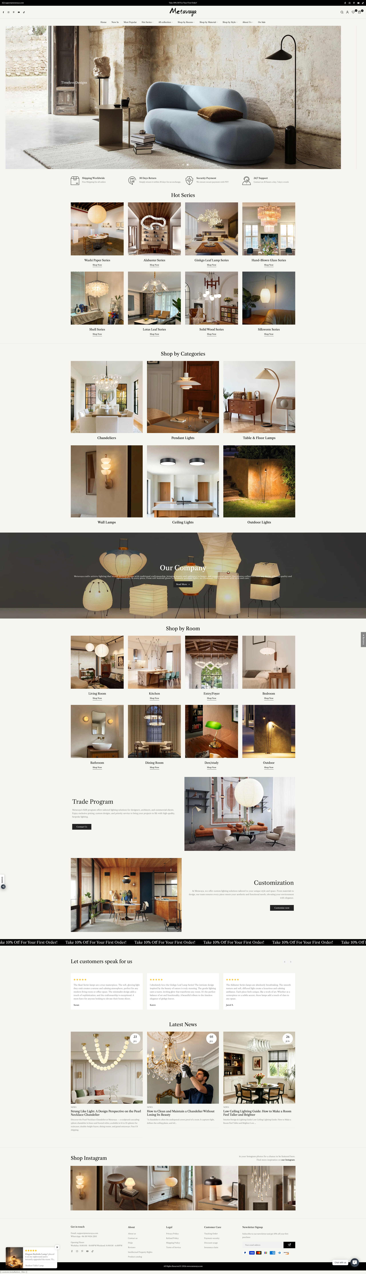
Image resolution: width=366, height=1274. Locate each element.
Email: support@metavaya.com (84, 1233)
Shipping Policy (173, 1243)
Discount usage (211, 1243)
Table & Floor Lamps (259, 438)
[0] (353, 12)
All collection (164, 22)
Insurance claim (211, 1247)
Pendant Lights (182, 438)
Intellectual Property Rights (140, 1252)
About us (132, 1234)
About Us (246, 22)
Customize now (282, 908)
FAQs (130, 1243)
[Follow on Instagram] (349, 2)
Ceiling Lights (183, 522)
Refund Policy (172, 1238)
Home (104, 22)
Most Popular (130, 22)
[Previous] (284, 961)
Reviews (131, 1247)
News (73, 1107)
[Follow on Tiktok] (363, 2)
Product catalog (135, 1257)
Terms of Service (173, 1247)
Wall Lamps (107, 522)
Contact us (133, 1238)
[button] (57, 1247)
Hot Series (147, 22)
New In (115, 22)
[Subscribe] (289, 1245)
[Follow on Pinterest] (354, 2)
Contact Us (81, 827)
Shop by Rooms (185, 22)
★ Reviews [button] (363, 639)
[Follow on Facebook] (345, 2)
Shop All (223, 107)
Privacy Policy (172, 1234)
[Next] (290, 961)
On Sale (261, 22)
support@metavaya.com (14, 3)
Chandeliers (106, 438)
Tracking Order (211, 1234)
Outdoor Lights (259, 522)
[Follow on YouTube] (358, 2)
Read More (181, 584)
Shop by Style (229, 22)
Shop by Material (208, 22)
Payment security (211, 1238)
